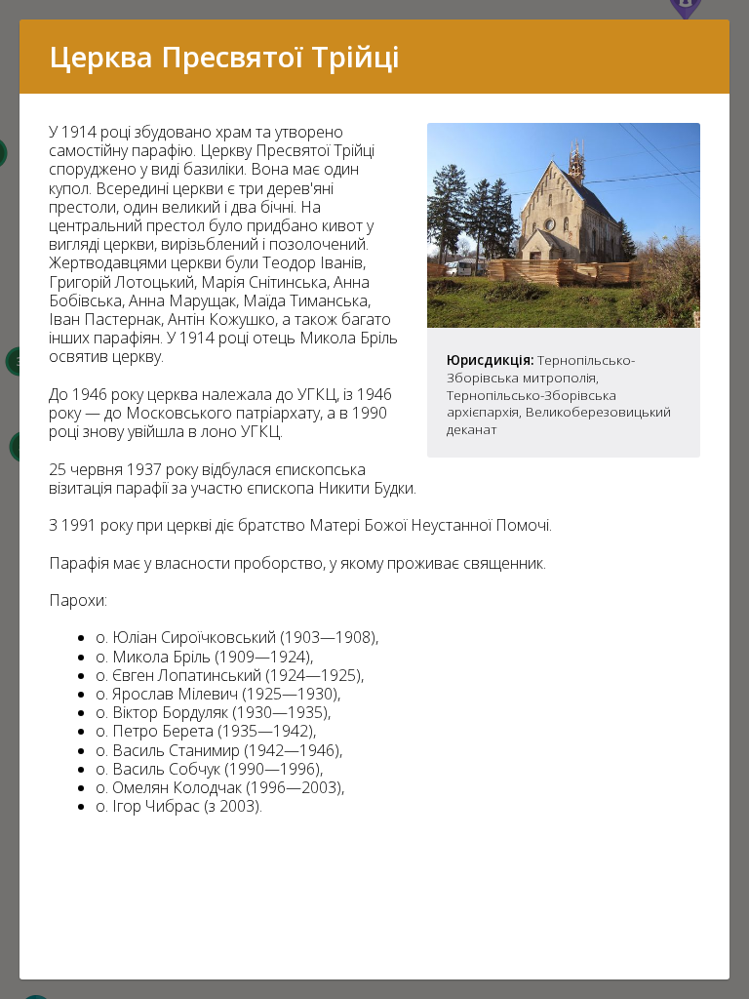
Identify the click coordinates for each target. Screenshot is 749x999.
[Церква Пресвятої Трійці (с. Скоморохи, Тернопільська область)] (563, 322)
